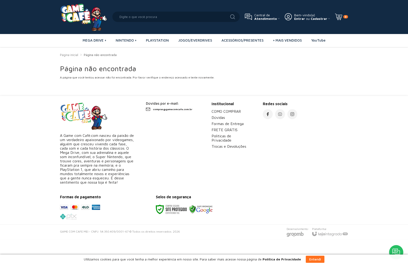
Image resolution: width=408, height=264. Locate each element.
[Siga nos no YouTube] (280, 114)
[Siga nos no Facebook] (268, 114)
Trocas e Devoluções (229, 146)
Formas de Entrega (228, 123)
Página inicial (69, 55)
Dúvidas (218, 117)
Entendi (315, 259)
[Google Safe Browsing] (201, 209)
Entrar (299, 18)
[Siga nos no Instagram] (292, 114)
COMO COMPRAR (226, 111)
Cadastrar (319, 18)
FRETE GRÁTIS (225, 130)
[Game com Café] (83, 17)
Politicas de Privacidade (221, 138)
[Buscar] (232, 17)
